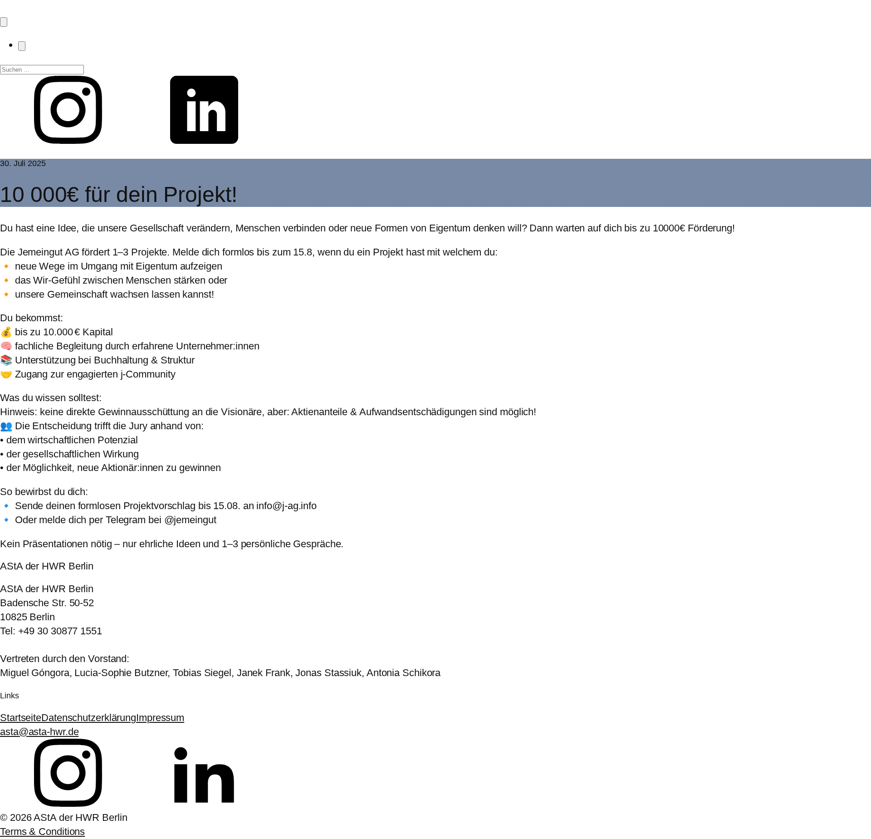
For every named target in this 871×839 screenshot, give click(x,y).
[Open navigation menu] (3, 22)
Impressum (160, 717)
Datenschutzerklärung (88, 717)
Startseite (20, 717)
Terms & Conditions (42, 831)
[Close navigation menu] (21, 46)
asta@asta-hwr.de (39, 731)
